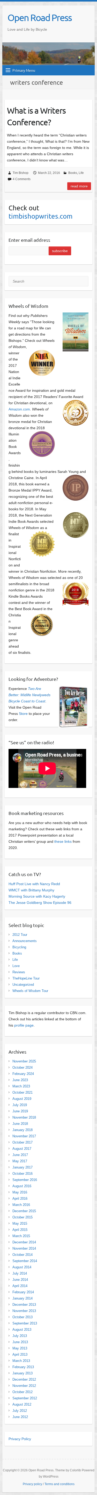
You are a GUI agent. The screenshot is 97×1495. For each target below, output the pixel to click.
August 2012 (21, 1404)
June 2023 (20, 1080)
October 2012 (22, 1392)
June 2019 (20, 1111)
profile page (24, 1025)
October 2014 (22, 1255)
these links (63, 841)
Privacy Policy (20, 1439)
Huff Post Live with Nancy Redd (34, 884)
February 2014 (23, 1292)
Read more (79, 186)
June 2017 (20, 1155)
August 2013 (21, 1329)
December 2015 (24, 1211)
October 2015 (22, 1217)
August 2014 (21, 1267)
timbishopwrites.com (40, 216)
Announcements (24, 941)
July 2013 (19, 1336)
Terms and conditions (59, 1484)
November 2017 (24, 1136)
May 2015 (19, 1223)
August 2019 (21, 1099)
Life (81, 173)
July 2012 (19, 1411)
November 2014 (24, 1248)
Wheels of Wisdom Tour (30, 991)
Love (16, 966)
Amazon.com (19, 409)
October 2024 (22, 1067)
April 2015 (19, 1230)
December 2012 (24, 1379)
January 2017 (22, 1167)
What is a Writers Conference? (36, 116)
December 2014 (24, 1242)
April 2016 (19, 1198)
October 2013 (22, 1317)
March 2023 (21, 1086)
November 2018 (24, 1117)
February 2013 (23, 1367)
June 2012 (20, 1417)
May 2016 (19, 1192)
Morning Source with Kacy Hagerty (37, 896)
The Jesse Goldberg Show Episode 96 (40, 902)
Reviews (18, 972)
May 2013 (19, 1348)
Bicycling (19, 947)
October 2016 (22, 1174)
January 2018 (22, 1130)
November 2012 (24, 1386)
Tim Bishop (20, 173)
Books (72, 173)
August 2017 (21, 1149)
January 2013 (22, 1373)
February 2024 (23, 1074)
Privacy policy (32, 1484)
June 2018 (20, 1124)
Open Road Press (40, 17)
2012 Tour (19, 935)
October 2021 (22, 1092)
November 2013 (24, 1311)
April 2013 (19, 1354)
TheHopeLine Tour (26, 978)
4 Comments (22, 179)
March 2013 (21, 1361)
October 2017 (22, 1142)
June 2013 (20, 1342)
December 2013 (24, 1305)
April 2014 (19, 1286)
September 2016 (24, 1180)
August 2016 (21, 1186)
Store (23, 713)
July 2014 (19, 1273)
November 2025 (24, 1061)
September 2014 (24, 1261)
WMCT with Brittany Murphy (31, 890)
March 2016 (21, 1205)
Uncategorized (23, 985)
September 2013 (24, 1323)
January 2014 (22, 1298)
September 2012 (24, 1398)
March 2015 (21, 1236)
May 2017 (19, 1161)
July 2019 (19, 1105)
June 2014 (20, 1280)
